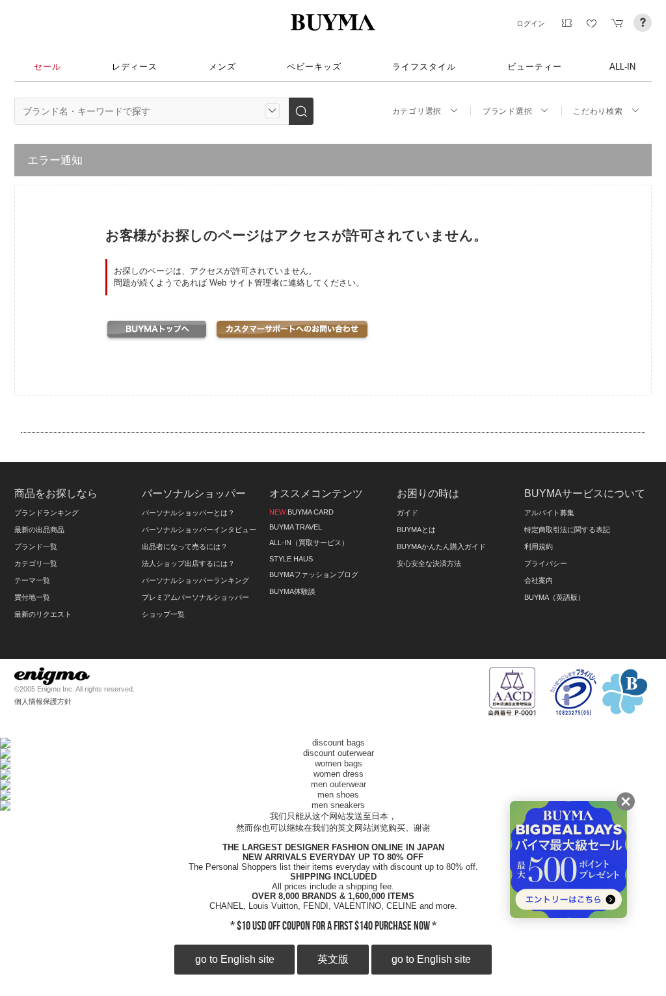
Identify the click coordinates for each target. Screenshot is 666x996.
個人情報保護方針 (43, 701)
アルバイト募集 (549, 513)
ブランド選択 (507, 111)
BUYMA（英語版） (554, 597)
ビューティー (534, 66)
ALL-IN (622, 66)
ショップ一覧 (163, 614)
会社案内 (538, 580)
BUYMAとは (416, 529)
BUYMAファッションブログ (313, 574)
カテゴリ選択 (417, 111)
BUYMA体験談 (292, 591)
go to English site (234, 959)
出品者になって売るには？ (185, 546)
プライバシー (545, 563)
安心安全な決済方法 (429, 563)
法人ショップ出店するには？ (188, 563)
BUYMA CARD (301, 512)
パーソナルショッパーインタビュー (199, 529)
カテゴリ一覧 (35, 563)
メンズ (222, 66)
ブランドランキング (46, 513)
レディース (134, 66)
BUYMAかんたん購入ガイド (441, 546)
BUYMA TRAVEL (295, 527)
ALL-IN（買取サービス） (309, 542)
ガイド (407, 513)
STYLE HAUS (291, 559)
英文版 (333, 959)
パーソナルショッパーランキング (195, 580)
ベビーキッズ (314, 66)
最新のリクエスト (43, 614)
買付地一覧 (32, 597)
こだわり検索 (597, 111)
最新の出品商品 (39, 529)
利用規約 (538, 546)
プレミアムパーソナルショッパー (195, 597)
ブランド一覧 (35, 546)
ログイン (530, 23)
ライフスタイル (424, 66)
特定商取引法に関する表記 (567, 529)
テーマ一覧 (32, 580)
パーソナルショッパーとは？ (188, 513)
